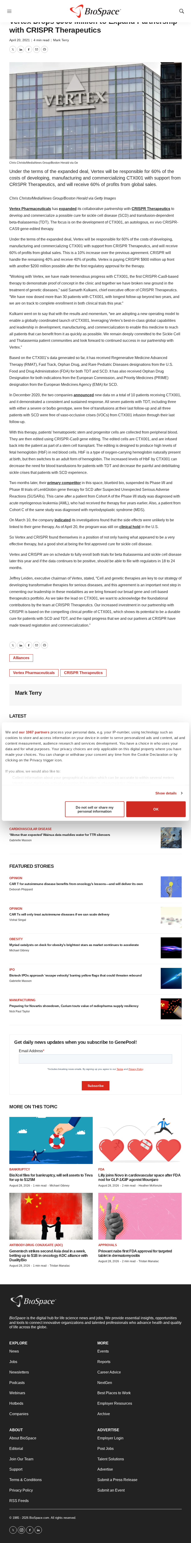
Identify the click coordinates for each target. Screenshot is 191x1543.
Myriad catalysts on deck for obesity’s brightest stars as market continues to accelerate (74, 945)
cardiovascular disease (30, 829)
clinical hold (129, 527)
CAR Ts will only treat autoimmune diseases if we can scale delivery (59, 914)
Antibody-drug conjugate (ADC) (36, 1245)
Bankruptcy (19, 1169)
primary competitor (64, 483)
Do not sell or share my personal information (94, 809)
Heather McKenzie (150, 1185)
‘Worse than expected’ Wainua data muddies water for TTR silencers (59, 835)
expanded (68, 209)
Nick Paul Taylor (19, 1011)
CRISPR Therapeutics (151, 209)
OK (156, 809)
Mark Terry (61, 40)
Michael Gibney (19, 950)
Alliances (21, 658)
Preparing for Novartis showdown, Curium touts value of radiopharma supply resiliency (73, 1006)
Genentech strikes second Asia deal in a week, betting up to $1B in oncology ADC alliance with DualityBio (48, 1255)
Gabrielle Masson (20, 840)
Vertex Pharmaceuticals (30, 209)
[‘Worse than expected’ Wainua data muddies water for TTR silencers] (171, 837)
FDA (101, 1169)
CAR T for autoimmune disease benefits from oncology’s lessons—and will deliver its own (76, 884)
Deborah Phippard (21, 889)
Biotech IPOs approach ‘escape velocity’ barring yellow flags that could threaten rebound (75, 975)
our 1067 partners (34, 732)
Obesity (16, 939)
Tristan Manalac (60, 1265)
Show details (166, 793)
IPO (12, 969)
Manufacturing (22, 1000)
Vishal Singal (17, 920)
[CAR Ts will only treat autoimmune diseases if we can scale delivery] (171, 917)
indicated (63, 520)
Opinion (15, 878)
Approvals (107, 1245)
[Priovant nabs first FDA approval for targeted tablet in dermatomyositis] (140, 1216)
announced (84, 395)
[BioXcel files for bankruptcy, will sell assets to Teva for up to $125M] (51, 1140)
